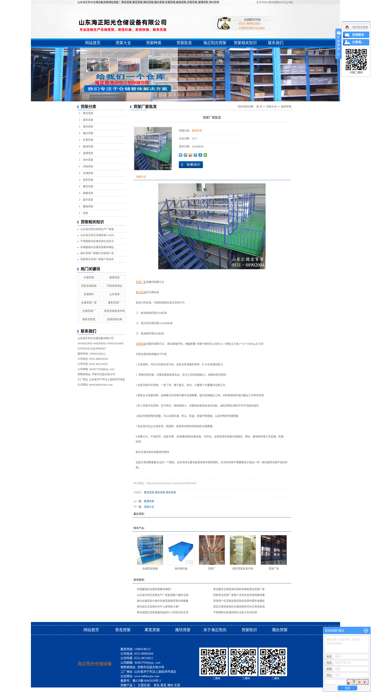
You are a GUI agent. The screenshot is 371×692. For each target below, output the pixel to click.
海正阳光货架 (214, 43)
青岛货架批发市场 (114, 311)
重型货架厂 (114, 302)
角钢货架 (114, 277)
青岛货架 (88, 113)
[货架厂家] (273, 550)
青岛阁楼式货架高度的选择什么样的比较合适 (162, 612)
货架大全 (123, 43)
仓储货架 (88, 173)
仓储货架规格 (150, 568)
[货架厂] (212, 550)
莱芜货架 (88, 120)
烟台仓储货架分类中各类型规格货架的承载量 (162, 600)
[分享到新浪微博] (190, 155)
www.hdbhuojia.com (101, 384)
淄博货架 (88, 153)
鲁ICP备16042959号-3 (146, 680)
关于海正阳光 (215, 630)
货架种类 (153, 43)
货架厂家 (274, 568)
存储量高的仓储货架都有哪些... (98, 247)
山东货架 (114, 294)
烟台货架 (88, 133)
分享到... (358, 42)
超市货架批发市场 (243, 568)
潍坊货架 (88, 126)
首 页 (259, 106)
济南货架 (88, 166)
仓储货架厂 (88, 311)
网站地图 (274, 2)
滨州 (137, 689)
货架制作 (89, 294)
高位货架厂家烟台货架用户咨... (98, 253)
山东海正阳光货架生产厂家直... (98, 229)
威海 (123, 689)
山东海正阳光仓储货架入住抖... (98, 235)
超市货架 (88, 199)
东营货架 (88, 139)
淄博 (130, 689)
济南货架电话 (114, 285)
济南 (144, 689)
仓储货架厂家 (89, 302)
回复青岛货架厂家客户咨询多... (98, 259)
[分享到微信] (205, 155)
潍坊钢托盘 (181, 568)
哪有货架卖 (88, 319)
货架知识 (250, 630)
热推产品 (126, 685)
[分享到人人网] (200, 155)
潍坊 (170, 685)
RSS (283, 2)
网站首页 (92, 43)
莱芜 (163, 685)
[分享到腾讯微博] (195, 155)
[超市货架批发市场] (243, 550)
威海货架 (88, 146)
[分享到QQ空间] (185, 155)
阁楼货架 (88, 193)
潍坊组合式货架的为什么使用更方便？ (159, 606)
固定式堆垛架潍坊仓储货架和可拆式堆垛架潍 (239, 606)
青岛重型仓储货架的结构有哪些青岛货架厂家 (239, 589)
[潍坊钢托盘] (181, 550)
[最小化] (366, 630)
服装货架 (88, 206)
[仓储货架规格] (150, 550)
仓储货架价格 (114, 319)
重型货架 (88, 186)
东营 (177, 685)
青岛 (157, 685)
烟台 (151, 689)
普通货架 (149, 501)
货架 (85, 213)
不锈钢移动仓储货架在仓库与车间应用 (235, 612)
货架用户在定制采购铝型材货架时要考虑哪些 (239, 600)
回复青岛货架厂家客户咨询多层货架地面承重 (239, 595)
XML (290, 2)
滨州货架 (88, 159)
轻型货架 (88, 179)
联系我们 (275, 43)
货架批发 (184, 43)
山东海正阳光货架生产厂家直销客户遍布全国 (162, 595)
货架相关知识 (245, 43)
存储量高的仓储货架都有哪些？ (155, 589)
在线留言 (358, 34)
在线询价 (191, 164)
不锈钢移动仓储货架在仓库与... (98, 241)
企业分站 (261, 2)
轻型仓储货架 (89, 285)
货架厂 (212, 568)
